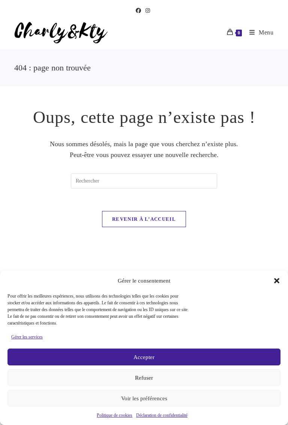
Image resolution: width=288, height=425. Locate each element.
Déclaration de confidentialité (162, 415)
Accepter (144, 357)
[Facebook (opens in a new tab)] (139, 10)
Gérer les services (27, 337)
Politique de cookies (114, 415)
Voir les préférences (144, 398)
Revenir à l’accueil (144, 219)
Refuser (144, 378)
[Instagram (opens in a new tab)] (147, 10)
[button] (276, 280)
